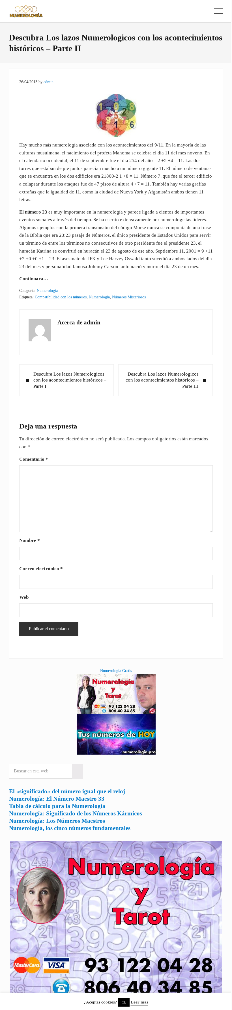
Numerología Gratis (116, 670)
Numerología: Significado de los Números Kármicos (75, 813)
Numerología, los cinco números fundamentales (69, 828)
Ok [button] (124, 1002)
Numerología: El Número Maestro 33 (56, 799)
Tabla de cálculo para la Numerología (57, 806)
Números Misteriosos (129, 297)
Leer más (139, 1002)
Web (24, 597)
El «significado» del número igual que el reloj (67, 791)
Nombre (29, 540)
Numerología (47, 290)
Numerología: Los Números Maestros (57, 821)
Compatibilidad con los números (61, 297)
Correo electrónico (41, 568)
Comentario (33, 459)
